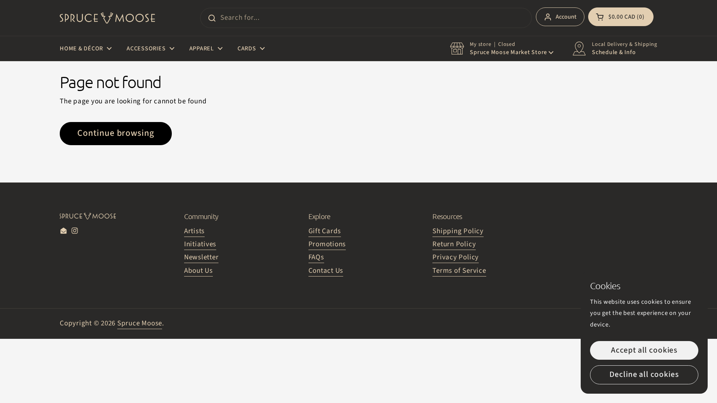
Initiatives (200, 244)
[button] (621, 16)
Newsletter (201, 257)
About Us (198, 271)
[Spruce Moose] (107, 18)
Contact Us (326, 271)
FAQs (316, 257)
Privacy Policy (455, 257)
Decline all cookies (644, 374)
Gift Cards (324, 231)
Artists (194, 231)
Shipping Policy (457, 231)
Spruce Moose (139, 323)
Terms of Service (459, 271)
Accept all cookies (644, 350)
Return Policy (454, 244)
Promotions (327, 244)
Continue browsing (115, 133)
